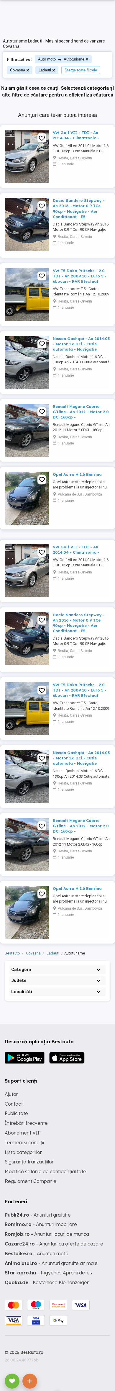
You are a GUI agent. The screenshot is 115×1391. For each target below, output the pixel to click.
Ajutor (11, 1094)
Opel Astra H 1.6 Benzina (77, 474)
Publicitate (16, 1113)
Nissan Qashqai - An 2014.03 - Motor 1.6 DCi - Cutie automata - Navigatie (81, 344)
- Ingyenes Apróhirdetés (48, 1273)
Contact (14, 1104)
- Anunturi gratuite (38, 1215)
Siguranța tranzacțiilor (29, 1162)
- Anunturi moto (36, 1253)
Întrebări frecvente (26, 1123)
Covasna (17, 70)
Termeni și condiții (24, 1142)
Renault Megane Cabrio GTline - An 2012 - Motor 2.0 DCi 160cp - (81, 411)
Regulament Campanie (30, 1181)
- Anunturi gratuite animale (51, 1263)
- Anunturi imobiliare (41, 1224)
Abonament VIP (23, 1133)
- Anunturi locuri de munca (47, 1234)
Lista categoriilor (23, 1152)
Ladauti (45, 70)
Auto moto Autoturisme (61, 59)
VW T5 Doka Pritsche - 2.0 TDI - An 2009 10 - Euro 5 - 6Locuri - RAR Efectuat (79, 276)
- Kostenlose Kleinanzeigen (47, 1282)
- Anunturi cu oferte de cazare (54, 1244)
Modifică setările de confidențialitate (45, 1171)
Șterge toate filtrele (81, 70)
